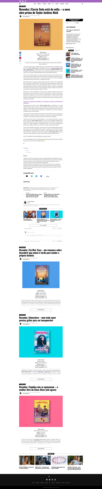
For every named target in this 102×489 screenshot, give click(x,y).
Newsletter (68, 482)
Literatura (44, 3)
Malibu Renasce (35, 189)
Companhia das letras (44, 187)
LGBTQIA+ (48, 188)
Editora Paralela (27, 188)
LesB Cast (57, 3)
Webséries (39, 3)
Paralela (53, 189)
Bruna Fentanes (26, 16)
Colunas (49, 3)
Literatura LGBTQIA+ (27, 189)
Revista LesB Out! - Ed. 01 (70, 43)
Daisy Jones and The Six (54, 187)
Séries (35, 3)
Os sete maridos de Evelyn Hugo (44, 189)
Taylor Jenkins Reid (27, 190)
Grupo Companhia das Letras (40, 188)
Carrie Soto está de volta (34, 187)
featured (32, 188)
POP (53, 3)
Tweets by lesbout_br (70, 47)
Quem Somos (62, 3)
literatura (53, 188)
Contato (67, 3)
